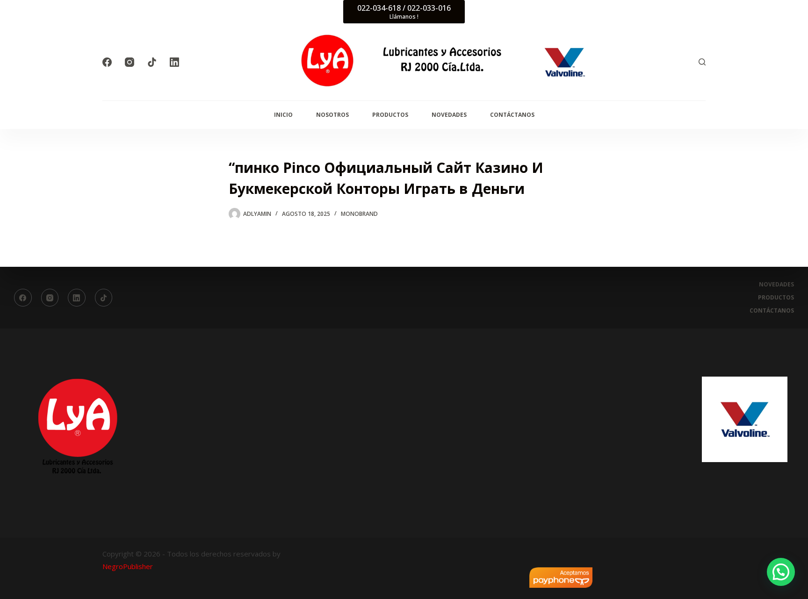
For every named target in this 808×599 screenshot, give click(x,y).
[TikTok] (152, 62)
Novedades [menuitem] (449, 115)
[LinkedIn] (174, 62)
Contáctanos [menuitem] (512, 115)
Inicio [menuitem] (283, 115)
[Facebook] (107, 62)
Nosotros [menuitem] (332, 115)
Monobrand (359, 214)
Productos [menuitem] (390, 115)
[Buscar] (702, 61)
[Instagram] (129, 62)
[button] (781, 572)
